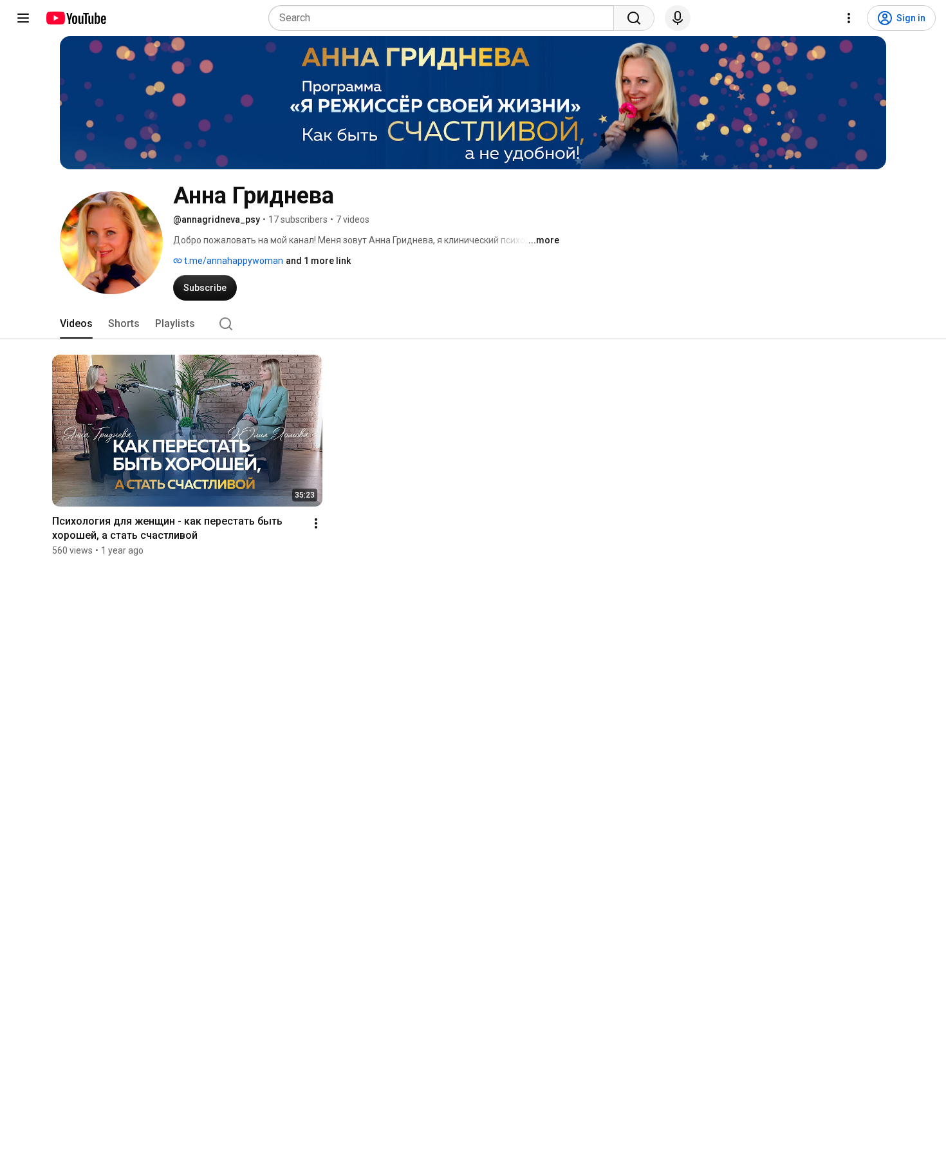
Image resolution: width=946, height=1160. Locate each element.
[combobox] (445, 18)
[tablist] (473, 323)
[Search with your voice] (678, 18)
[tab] (76, 323)
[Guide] (23, 18)
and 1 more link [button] (318, 261)
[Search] (633, 18)
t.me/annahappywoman (232, 261)
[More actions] (316, 523)
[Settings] (849, 18)
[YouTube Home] (75, 18)
